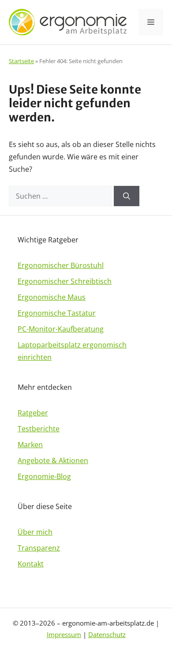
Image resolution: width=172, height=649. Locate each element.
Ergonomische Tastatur (57, 313)
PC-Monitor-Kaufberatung (61, 329)
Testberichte (39, 429)
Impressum (64, 634)
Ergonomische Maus (52, 297)
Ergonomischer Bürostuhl (61, 265)
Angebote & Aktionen (53, 460)
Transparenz (39, 548)
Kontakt (31, 564)
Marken (30, 444)
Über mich (35, 532)
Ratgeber (33, 413)
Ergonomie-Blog (44, 476)
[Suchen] (126, 196)
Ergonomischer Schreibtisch (65, 281)
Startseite (21, 61)
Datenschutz (107, 634)
